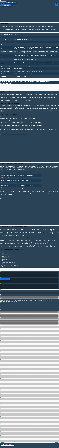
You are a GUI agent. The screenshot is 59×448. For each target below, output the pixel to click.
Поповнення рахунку (7, 263)
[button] (2, 4)
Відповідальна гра (7, 254)
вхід (3, 2)
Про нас (4, 266)
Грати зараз (6, 5)
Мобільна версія (6, 260)
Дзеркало (4, 257)
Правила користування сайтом (10, 265)
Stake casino (9, 301)
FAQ (3, 251)
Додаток (4, 259)
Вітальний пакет (6, 256)
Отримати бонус (7, 444)
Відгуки (4, 253)
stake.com (16, 34)
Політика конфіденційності (9, 262)
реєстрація (11, 2)
